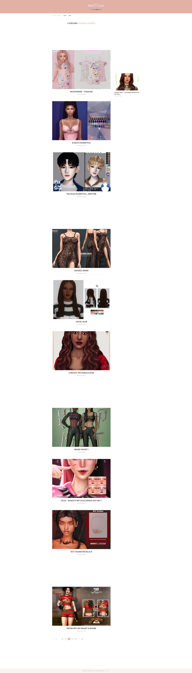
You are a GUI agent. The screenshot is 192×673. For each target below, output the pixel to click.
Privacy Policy (107, 670)
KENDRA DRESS (81, 270)
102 (66, 639)
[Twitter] (93, 9)
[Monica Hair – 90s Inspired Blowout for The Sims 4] (127, 81)
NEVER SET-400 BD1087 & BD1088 (81, 628)
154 (82, 639)
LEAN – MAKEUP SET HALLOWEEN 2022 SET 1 (81, 500)
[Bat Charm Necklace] (81, 529)
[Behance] (99, 9)
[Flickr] (96, 9)
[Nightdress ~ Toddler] (81, 69)
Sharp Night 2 (81, 449)
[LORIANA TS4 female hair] (81, 350)
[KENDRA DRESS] (81, 248)
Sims (70, 15)
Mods (65, 15)
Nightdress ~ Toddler (81, 92)
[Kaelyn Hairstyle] (81, 120)
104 (72, 639)
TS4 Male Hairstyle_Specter (81, 194)
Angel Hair (81, 322)
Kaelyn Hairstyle (81, 143)
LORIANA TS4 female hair (81, 373)
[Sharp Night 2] (81, 427)
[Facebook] (91, 9)
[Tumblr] (100, 9)
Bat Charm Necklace (81, 552)
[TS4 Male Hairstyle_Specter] (81, 171)
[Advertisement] (81, 37)
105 (76, 639)
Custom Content (56, 15)
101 (62, 639)
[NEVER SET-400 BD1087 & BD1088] (81, 606)
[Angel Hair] (81, 299)
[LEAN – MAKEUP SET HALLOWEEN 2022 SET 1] (81, 478)
